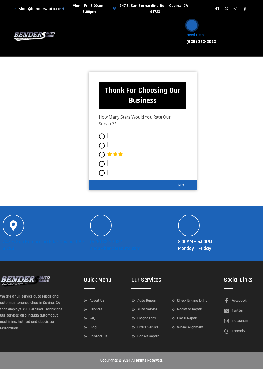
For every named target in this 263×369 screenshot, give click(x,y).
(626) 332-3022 (106, 241)
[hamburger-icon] (180, 36)
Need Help (195, 35)
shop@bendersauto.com (115, 248)
